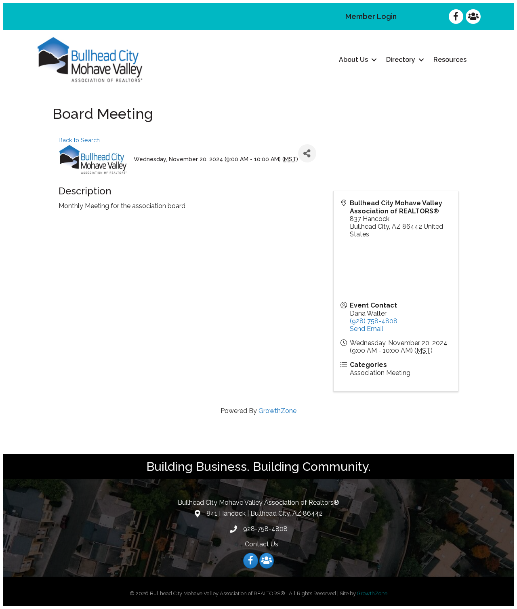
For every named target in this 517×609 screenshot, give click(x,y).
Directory (400, 59)
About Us (353, 59)
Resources (450, 59)
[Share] (307, 153)
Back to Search (79, 140)
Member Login (371, 16)
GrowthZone (277, 411)
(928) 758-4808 (373, 321)
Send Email (366, 329)
